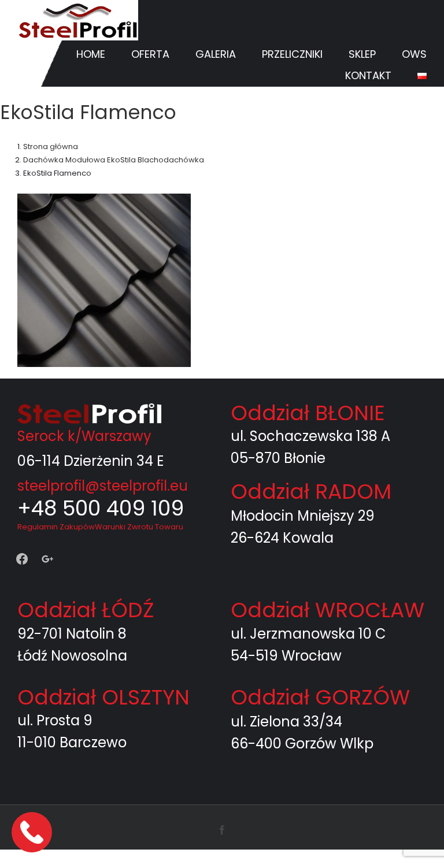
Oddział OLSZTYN (103, 697)
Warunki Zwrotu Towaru (139, 526)
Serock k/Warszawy (84, 436)
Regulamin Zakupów (56, 526)
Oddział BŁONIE (308, 413)
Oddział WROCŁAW (327, 610)
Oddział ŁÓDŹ (85, 610)
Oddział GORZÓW (320, 697)
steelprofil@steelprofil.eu (102, 485)
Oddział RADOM (311, 491)
